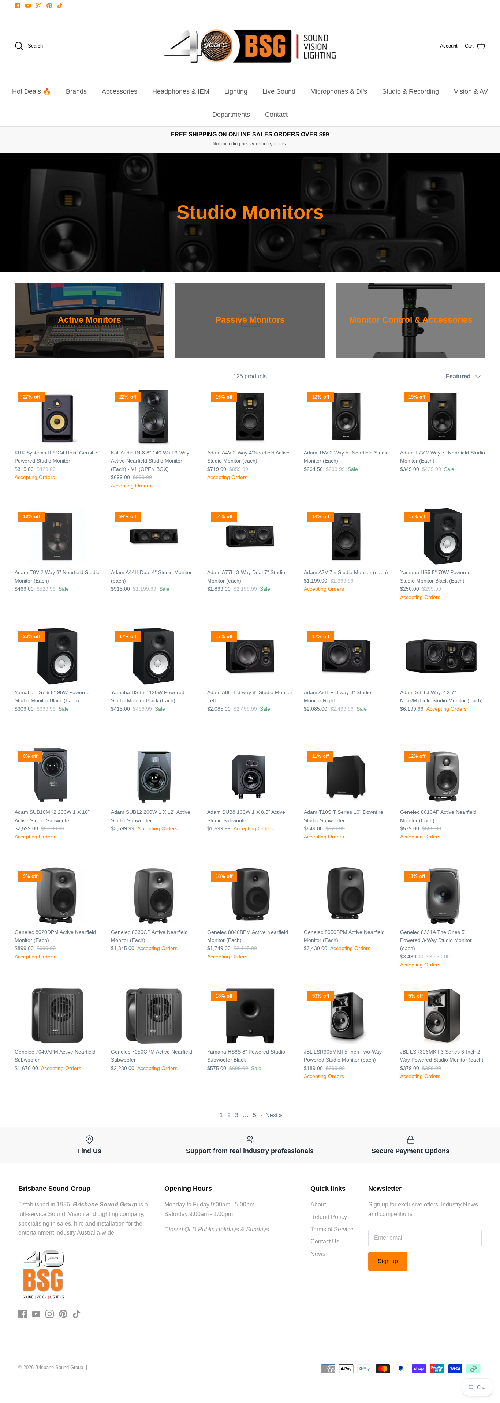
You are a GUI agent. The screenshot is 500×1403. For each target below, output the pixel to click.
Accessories (119, 91)
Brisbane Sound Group (59, 1367)
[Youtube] (28, 5)
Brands (76, 91)
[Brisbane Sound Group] (250, 46)
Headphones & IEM (180, 91)
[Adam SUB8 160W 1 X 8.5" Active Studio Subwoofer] (249, 776)
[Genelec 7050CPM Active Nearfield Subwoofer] (153, 1015)
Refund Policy (328, 1217)
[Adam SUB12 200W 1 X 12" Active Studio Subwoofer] (153, 776)
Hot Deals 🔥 (31, 91)
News (317, 1254)
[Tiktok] (60, 5)
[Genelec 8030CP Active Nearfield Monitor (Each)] (153, 895)
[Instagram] (38, 5)
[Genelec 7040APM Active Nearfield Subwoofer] (57, 1015)
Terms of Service (332, 1229)
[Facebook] (17, 5)
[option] (89, 320)
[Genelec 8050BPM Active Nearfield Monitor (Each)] (346, 895)
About (318, 1204)
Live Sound (278, 91)
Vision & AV (471, 91)
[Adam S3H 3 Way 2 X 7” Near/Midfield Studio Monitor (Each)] (442, 656)
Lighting (235, 91)
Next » (273, 1115)
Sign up (388, 1261)
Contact (276, 114)
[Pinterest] (49, 5)
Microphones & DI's (338, 91)
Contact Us (324, 1241)
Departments (231, 114)
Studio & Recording (410, 91)
